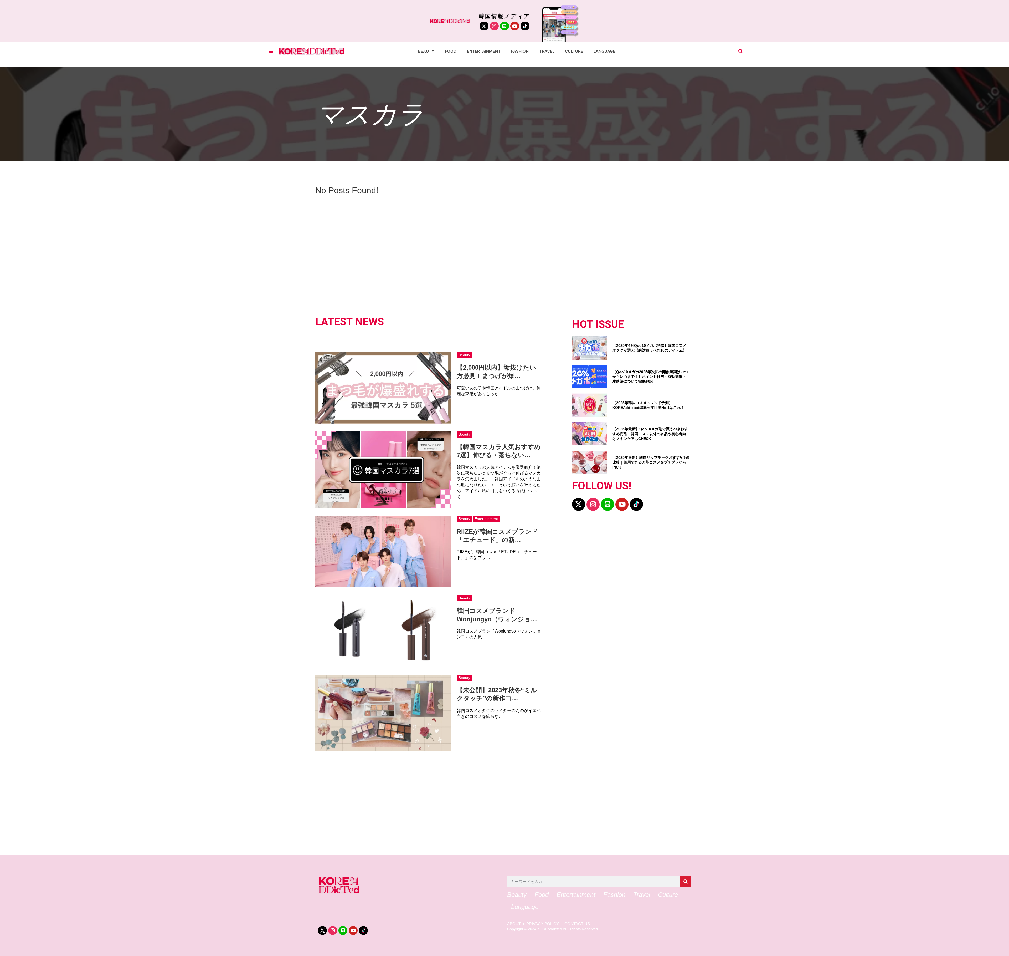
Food (450, 51)
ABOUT (514, 924)
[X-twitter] (578, 504)
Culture (574, 51)
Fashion (520, 51)
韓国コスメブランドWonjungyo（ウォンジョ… (497, 614)
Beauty (426, 51)
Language (604, 51)
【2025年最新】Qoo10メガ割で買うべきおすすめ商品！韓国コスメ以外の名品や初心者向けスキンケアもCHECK (650, 433)
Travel (546, 51)
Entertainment (484, 51)
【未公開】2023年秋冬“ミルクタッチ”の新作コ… (497, 694)
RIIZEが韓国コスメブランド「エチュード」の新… (497, 535)
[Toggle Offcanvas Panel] (271, 51)
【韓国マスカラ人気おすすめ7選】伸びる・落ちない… (499, 451)
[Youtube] (514, 26)
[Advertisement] (475, 801)
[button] (740, 51)
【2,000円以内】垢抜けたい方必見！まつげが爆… (496, 371)
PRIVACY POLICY (542, 924)
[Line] (504, 26)
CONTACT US (577, 924)
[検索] (685, 881)
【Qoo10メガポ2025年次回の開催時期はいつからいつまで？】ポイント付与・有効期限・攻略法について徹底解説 (650, 376)
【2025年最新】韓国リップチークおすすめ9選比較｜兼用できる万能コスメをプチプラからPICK (650, 462)
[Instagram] (494, 26)
